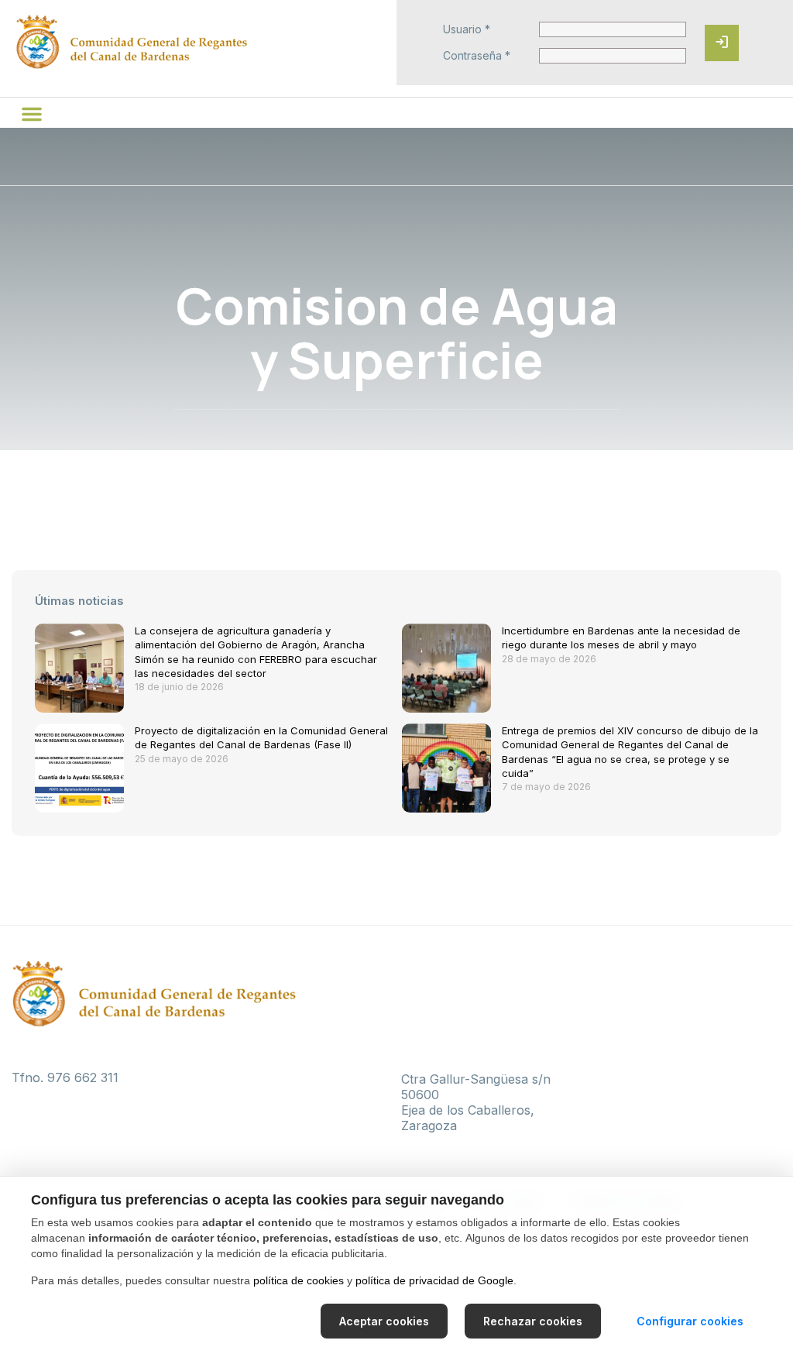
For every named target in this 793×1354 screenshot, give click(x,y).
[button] (31, 114)
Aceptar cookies (384, 1321)
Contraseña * (476, 55)
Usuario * (466, 29)
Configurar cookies (690, 1321)
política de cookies (298, 1280)
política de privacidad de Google (434, 1280)
